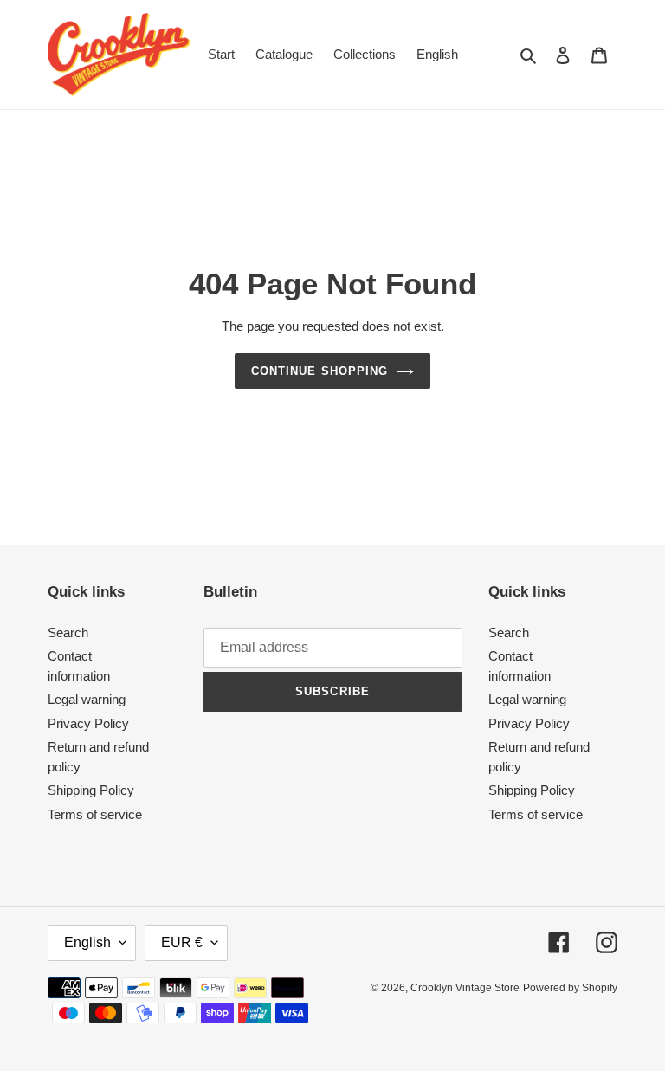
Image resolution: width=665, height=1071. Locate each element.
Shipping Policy (91, 790)
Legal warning (87, 699)
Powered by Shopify (570, 988)
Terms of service (95, 814)
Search (68, 632)
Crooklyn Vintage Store (465, 988)
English (87, 942)
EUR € (182, 942)
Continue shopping (319, 371)
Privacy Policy (88, 723)
